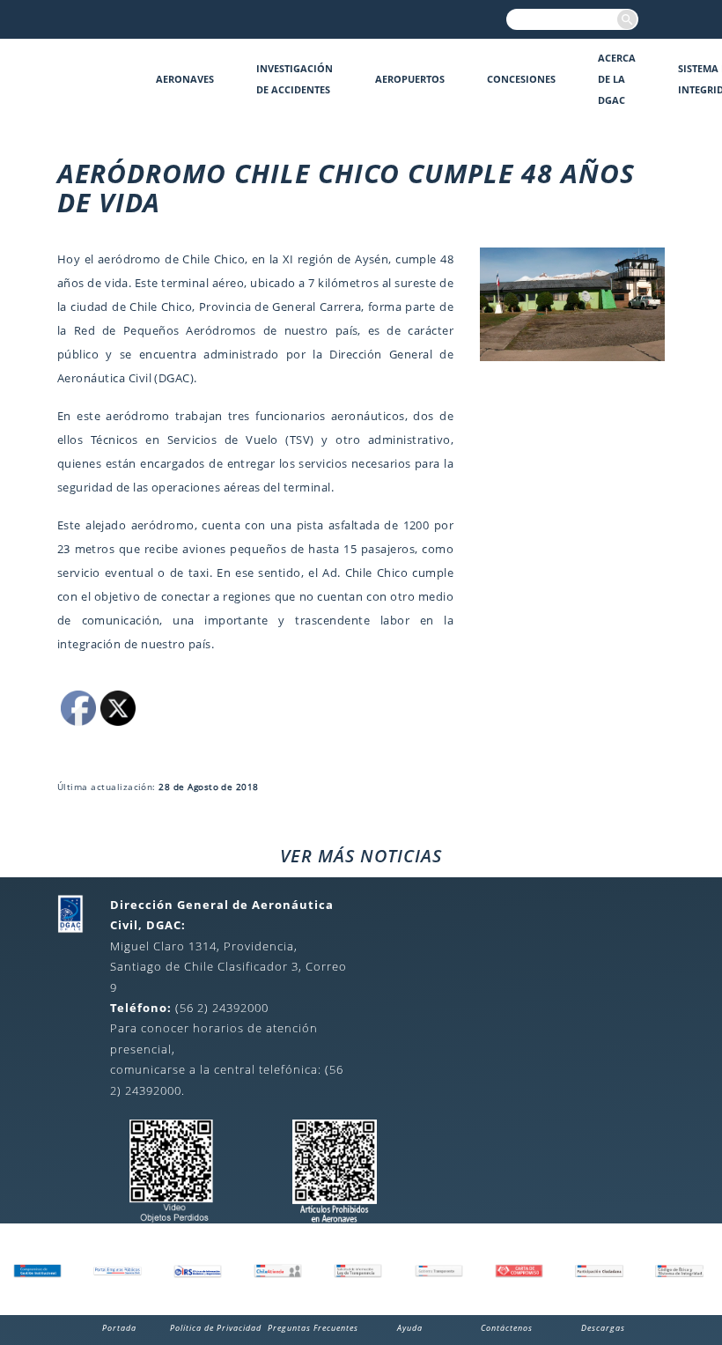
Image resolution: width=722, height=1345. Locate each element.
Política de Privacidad (216, 1328)
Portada (119, 1328)
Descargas (603, 1328)
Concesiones (521, 78)
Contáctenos (507, 1328)
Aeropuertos (410, 78)
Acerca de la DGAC (617, 79)
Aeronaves (185, 78)
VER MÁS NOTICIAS (361, 856)
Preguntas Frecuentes (313, 1328)
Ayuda (410, 1328)
